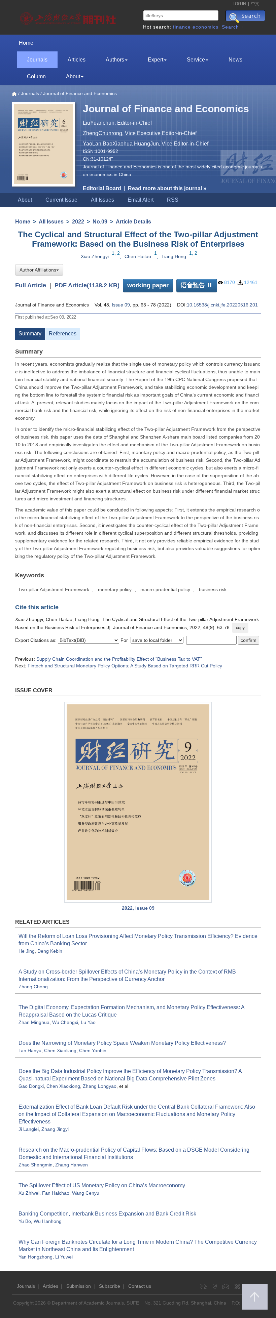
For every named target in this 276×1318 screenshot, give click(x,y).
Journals (37, 60)
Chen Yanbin (92, 1050)
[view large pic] (138, 802)
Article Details (133, 221)
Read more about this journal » (167, 188)
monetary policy (115, 589)
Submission (78, 1286)
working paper (148, 285)
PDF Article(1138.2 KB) (87, 285)
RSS (172, 200)
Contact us (139, 1286)
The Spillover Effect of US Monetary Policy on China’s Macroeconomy (102, 1185)
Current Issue (61, 200)
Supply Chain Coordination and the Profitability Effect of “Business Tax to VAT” (119, 659)
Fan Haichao (55, 1193)
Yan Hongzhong (36, 1257)
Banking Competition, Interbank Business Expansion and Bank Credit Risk (107, 1214)
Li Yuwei (64, 1257)
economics (205, 27)
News (235, 60)
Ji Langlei (29, 1129)
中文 (255, 3)
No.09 (100, 221)
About (73, 76)
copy (240, 627)
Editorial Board (102, 188)
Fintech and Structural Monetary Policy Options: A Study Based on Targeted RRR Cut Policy (125, 665)
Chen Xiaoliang (60, 1050)
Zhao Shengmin (36, 1164)
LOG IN (239, 3)
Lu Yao (88, 1022)
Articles (76, 60)
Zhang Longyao (99, 1086)
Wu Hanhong (48, 1221)
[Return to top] (255, 1297)
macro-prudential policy (165, 589)
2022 (78, 221)
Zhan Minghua (34, 1022)
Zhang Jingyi (55, 1129)
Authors (115, 60)
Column (36, 76)
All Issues (102, 200)
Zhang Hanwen (71, 1164)
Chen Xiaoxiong (63, 1086)
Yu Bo (25, 1221)
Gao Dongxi (31, 1086)
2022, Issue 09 (138, 908)
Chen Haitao (138, 256)
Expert (155, 60)
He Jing (27, 951)
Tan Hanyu (30, 1050)
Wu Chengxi (65, 1022)
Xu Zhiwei (29, 1193)
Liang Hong (174, 256)
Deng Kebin (49, 951)
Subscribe (109, 1286)
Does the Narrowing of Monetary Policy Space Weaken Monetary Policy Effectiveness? (122, 1043)
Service (196, 60)
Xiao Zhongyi (95, 256)
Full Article (30, 285)
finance (182, 27)
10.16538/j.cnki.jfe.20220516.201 (222, 304)
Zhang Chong (33, 986)
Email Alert (140, 200)
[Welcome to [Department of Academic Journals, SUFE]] (69, 16)
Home (26, 43)
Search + (233, 27)
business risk (213, 589)
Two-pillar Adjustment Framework (53, 589)
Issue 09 (121, 304)
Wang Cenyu (85, 1193)
